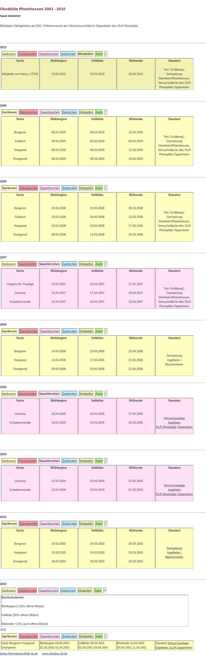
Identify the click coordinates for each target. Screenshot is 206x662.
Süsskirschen (27, 54)
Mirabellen (86, 112)
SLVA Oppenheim (180, 647)
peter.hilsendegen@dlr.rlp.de (19, 653)
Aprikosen (8, 54)
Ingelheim (162, 647)
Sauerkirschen (48, 54)
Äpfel (99, 54)
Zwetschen (68, 54)
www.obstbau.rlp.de (54, 653)
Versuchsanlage (178, 643)
